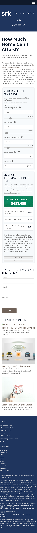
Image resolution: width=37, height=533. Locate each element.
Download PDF (18, 261)
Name (5, 277)
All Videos (3, 468)
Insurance (3, 457)
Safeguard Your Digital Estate (17, 405)
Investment (3, 452)
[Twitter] (17, 20)
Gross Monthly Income (12, 107)
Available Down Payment (13, 137)
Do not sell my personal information (24, 508)
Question (5, 297)
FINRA (17, 521)
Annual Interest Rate (12, 151)
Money (2, 461)
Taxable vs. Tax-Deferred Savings (18, 328)
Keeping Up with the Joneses (17, 366)
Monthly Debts (10, 122)
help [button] (20, 107)
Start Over (18, 257)
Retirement (3, 450)
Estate (2, 454)
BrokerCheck (8, 477)
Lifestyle (2, 463)
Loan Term (9, 161)
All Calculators (4, 470)
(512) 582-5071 (19, 25)
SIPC (20, 521)
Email (5, 287)
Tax (1, 459)
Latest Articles (4, 466)
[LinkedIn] (20, 20)
